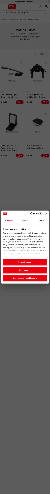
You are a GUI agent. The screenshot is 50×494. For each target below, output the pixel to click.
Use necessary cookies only (25, 278)
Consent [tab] (9, 221)
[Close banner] (46, 214)
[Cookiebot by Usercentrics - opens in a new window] (31, 213)
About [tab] (41, 221)
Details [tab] (25, 221)
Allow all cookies (25, 262)
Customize (23, 270)
